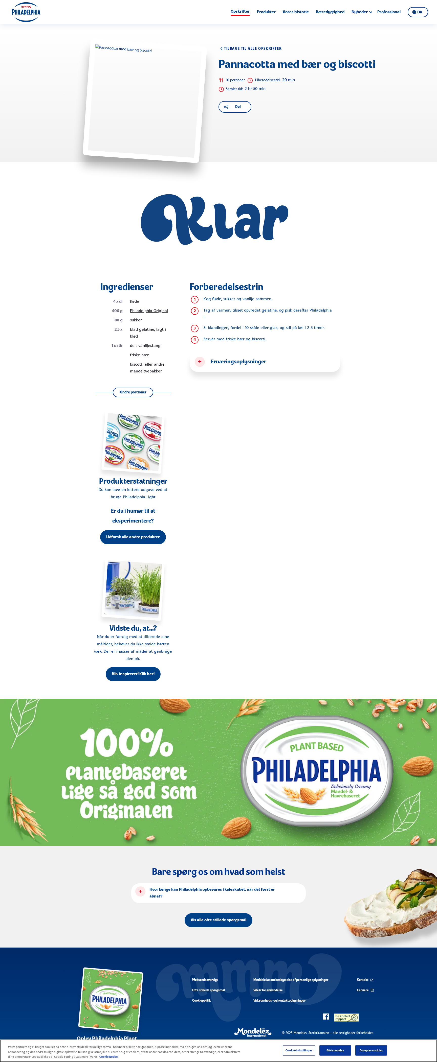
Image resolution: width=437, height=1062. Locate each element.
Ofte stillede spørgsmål (208, 990)
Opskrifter (240, 11)
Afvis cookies (335, 1050)
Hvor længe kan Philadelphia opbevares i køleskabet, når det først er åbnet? (212, 893)
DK (420, 12)
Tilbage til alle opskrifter (253, 49)
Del (238, 107)
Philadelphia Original (149, 311)
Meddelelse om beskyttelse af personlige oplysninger (290, 980)
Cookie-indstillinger (299, 1050)
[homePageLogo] (25, 12)
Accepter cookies (371, 1050)
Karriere (363, 990)
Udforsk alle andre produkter (133, 537)
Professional (389, 12)
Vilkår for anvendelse (268, 990)
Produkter (266, 12)
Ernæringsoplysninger (238, 362)
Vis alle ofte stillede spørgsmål (218, 920)
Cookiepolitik (201, 1001)
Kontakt (362, 980)
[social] (326, 1016)
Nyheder (360, 12)
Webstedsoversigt (205, 980)
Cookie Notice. (108, 1056)
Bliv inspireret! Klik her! (133, 674)
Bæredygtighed (330, 12)
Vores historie (296, 12)
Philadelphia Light (139, 497)
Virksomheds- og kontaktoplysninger (279, 1001)
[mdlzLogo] (253, 1032)
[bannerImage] (218, 772)
